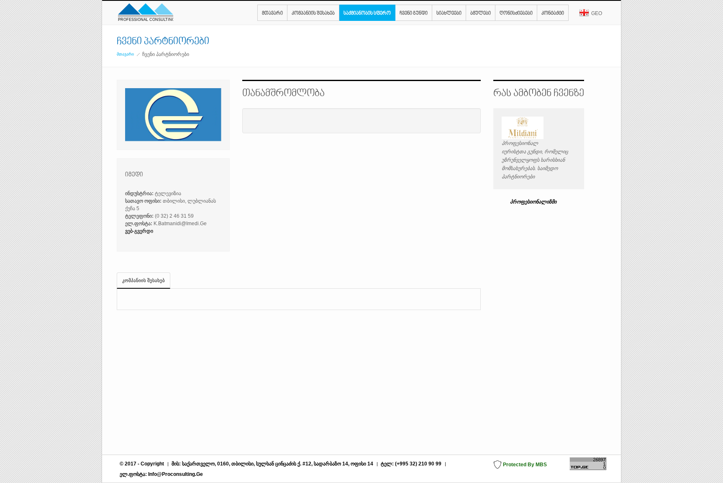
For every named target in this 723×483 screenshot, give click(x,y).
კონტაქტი (552, 13)
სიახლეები (448, 13)
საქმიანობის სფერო (367, 13)
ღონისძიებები (516, 13)
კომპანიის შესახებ (313, 13)
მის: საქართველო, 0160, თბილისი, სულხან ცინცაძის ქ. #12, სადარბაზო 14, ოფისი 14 (273, 464)
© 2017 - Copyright (142, 464)
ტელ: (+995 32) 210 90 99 (411, 464)
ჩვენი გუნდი (414, 13)
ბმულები (480, 13)
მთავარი (272, 13)
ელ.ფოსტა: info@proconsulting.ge (161, 474)
